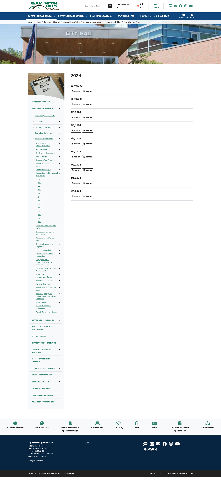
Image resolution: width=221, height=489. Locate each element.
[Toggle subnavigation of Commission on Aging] (59, 170)
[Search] (110, 6)
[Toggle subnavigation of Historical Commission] (59, 284)
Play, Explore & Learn (101, 16)
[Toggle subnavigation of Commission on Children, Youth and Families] (59, 173)
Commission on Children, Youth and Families (119, 22)
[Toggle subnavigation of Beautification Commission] (59, 153)
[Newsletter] (175, 6)
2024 (139, 22)
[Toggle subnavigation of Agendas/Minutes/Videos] (59, 109)
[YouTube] (190, 6)
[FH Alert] (170, 6)
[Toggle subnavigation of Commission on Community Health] (59, 226)
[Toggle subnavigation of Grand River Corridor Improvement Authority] (59, 275)
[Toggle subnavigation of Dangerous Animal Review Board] (59, 238)
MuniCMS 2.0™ (154, 473)
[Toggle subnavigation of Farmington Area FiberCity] (59, 368)
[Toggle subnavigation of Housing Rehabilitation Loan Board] (59, 288)
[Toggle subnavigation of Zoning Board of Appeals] (59, 133)
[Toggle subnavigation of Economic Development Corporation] (59, 244)
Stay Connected (126, 16)
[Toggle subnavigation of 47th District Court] (59, 102)
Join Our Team (161, 16)
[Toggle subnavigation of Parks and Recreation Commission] (59, 306)
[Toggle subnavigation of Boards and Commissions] (59, 139)
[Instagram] (185, 6)
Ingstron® (182, 473)
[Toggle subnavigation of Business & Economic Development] (59, 327)
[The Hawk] (150, 449)
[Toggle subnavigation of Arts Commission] (59, 150)
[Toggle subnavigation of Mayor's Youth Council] (59, 302)
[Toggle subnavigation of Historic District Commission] (59, 281)
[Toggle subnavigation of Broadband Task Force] (59, 160)
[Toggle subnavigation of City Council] (59, 122)
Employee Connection (35, 460)
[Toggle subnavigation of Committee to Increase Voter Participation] (59, 232)
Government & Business (40, 16)
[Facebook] (180, 6)
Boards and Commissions (92, 22)
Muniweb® (172, 473)
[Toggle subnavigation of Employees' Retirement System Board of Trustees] (59, 269)
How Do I (144, 16)
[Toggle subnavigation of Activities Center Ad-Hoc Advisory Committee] (59, 143)
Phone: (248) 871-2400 (36, 451)
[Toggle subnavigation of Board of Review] (59, 157)
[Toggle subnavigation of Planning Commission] (59, 128)
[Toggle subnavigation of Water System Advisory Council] (59, 312)
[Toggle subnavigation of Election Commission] (59, 250)
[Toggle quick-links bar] (218, 422)
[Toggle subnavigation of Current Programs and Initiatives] (59, 350)
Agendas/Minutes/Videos (71, 22)
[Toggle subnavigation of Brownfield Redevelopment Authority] (59, 164)
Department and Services (71, 16)
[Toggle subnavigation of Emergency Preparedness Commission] (59, 254)
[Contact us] (145, 444)
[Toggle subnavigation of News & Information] (59, 382)
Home (39, 22)
